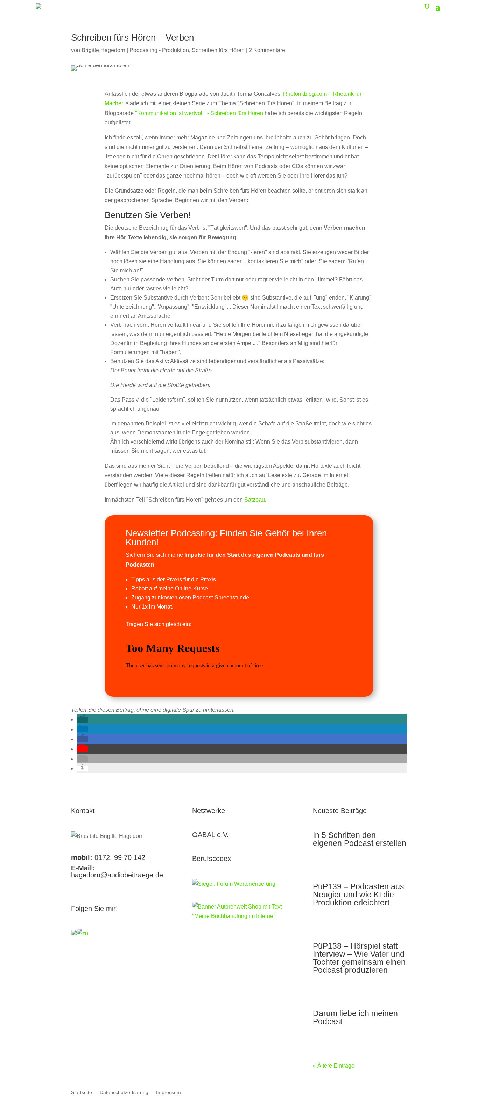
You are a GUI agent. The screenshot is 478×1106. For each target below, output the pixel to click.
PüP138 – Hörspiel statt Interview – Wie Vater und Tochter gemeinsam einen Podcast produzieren (359, 958)
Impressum (168, 1092)
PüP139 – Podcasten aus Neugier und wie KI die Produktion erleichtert (358, 894)
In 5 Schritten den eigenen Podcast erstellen (359, 839)
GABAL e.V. (210, 835)
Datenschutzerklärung (124, 1092)
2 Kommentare (267, 50)
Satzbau (254, 500)
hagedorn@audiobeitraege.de (117, 875)
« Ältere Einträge (333, 1066)
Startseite (81, 1092)
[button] (82, 720)
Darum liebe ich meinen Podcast (355, 1017)
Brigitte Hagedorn (103, 50)
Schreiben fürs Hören (218, 50)
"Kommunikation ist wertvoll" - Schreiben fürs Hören (199, 113)
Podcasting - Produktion (159, 50)
